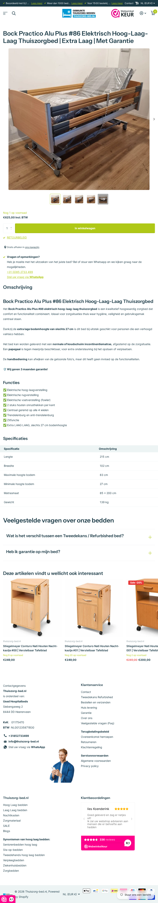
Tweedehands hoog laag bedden (24, 855)
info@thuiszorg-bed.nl (23, 741)
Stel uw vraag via (25, 277)
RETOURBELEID (17, 237)
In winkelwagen (85, 228)
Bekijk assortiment (4, 12)
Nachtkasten (11, 815)
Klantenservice (92, 685)
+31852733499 (18, 735)
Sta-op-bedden (13, 849)
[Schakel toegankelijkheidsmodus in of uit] (137, 3)
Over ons (86, 718)
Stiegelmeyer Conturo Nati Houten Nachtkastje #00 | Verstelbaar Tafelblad (30, 648)
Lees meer (36, 3)
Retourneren (88, 742)
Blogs (6, 831)
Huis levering (89, 707)
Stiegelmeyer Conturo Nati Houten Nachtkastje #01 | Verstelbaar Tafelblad (92, 648)
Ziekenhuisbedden (14, 865)
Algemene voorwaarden (96, 760)
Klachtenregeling (91, 747)
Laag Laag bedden (15, 810)
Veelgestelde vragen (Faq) (97, 723)
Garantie (86, 712)
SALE (6, 825)
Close (14, 13)
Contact (129, 3)
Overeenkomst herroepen (97, 736)
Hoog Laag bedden (15, 804)
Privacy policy (90, 766)
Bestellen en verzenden (95, 702)
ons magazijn (32, 247)
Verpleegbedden (13, 860)
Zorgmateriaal (12, 820)
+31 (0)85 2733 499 (20, 272)
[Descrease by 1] (12, 231)
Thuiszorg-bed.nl (16, 798)
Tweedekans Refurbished (97, 697)
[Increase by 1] (12, 224)
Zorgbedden (11, 870)
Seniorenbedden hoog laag (20, 844)
